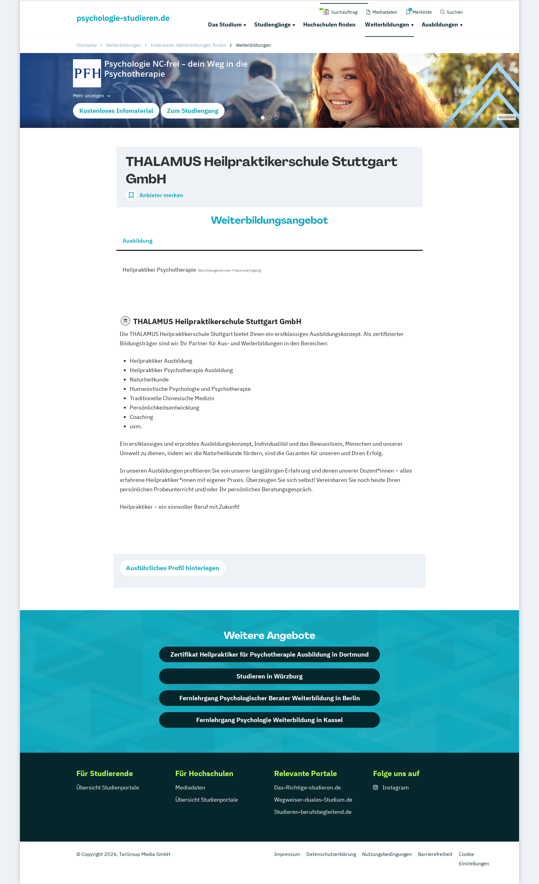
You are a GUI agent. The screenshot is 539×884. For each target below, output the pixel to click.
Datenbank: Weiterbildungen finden (188, 45)
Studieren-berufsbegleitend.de (313, 811)
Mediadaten (190, 787)
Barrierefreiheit (435, 854)
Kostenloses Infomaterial (116, 110)
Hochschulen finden (329, 24)
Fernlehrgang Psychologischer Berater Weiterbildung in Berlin (269, 698)
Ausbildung (138, 240)
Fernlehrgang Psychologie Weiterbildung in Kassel (269, 720)
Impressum (287, 854)
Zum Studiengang (192, 110)
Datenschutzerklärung (331, 854)
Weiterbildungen (387, 24)
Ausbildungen (440, 24)
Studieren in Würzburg (269, 676)
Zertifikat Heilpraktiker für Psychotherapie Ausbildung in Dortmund (269, 654)
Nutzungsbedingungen (387, 854)
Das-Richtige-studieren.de (307, 787)
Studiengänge (272, 24)
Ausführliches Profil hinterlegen (172, 568)
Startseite (86, 45)
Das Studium (225, 24)
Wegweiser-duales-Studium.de (313, 799)
